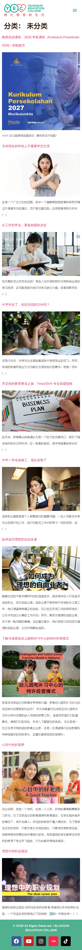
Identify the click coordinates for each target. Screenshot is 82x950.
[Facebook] (16, 941)
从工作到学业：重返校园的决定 (24, 225)
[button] (74, 10)
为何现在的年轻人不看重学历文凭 (26, 146)
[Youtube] (29, 941)
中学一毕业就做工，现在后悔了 (24, 460)
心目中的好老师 (13, 744)
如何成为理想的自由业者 (19, 539)
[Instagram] (41, 941)
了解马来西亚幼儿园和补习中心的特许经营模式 (35, 638)
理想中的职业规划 (14, 851)
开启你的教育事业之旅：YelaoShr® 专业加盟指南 (37, 383)
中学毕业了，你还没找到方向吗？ (26, 304)
